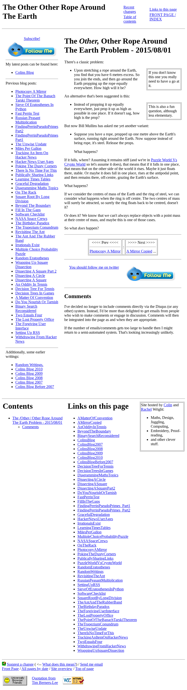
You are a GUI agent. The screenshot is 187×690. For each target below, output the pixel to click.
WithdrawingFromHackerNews (101, 646)
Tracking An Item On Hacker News (31, 155)
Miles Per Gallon (28, 148)
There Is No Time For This (36, 170)
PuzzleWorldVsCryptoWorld (99, 563)
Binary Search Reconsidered (26, 308)
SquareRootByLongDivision (99, 598)
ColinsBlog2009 (90, 453)
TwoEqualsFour (89, 642)
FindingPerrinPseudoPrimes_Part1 (103, 506)
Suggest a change (20, 664)
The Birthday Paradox (32, 223)
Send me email (91, 664)
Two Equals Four (28, 315)
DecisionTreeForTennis (95, 466)
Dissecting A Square (31, 280)
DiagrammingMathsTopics (97, 475)
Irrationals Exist (27, 245)
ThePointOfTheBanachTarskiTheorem (107, 620)
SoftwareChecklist (91, 593)
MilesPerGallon (89, 532)
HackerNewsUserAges (95, 519)
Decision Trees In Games (34, 293)
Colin (168, 405)
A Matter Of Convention (34, 297)
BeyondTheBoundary (94, 431)
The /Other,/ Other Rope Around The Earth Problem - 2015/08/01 (37, 420)
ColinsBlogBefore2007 (95, 462)
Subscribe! (32, 39)
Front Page (10, 669)
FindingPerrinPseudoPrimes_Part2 (103, 510)
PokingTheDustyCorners (96, 554)
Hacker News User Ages (34, 162)
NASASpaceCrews (92, 541)
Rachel (146, 409)
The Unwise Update (31, 144)
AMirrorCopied (89, 422)
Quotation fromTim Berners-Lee (45, 680)
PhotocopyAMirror (92, 550)
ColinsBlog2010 (90, 457)
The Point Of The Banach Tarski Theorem (35, 98)
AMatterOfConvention (94, 418)
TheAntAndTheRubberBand (99, 602)
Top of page (84, 669)
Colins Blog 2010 (29, 369)
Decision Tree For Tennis (34, 289)
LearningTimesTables (94, 528)
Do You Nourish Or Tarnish (36, 302)
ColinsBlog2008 (90, 449)
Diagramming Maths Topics (36, 188)
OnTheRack (86, 545)
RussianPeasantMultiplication (100, 580)
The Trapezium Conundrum (36, 227)
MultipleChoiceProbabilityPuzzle (102, 536)
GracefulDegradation (93, 514)
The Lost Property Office (34, 319)
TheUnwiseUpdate (92, 628)
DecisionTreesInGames (95, 471)
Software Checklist (30, 214)
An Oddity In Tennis (31, 284)
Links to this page (163, 9)
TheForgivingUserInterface (98, 611)
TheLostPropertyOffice (95, 615)
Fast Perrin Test (27, 113)
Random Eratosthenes (32, 258)
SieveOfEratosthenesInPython (100, 589)
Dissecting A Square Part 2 (35, 271)
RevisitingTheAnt (91, 576)
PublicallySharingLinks (95, 558)
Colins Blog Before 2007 (34, 387)
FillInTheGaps (88, 501)
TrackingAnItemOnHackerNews (102, 637)
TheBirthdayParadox (93, 607)
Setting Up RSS (27, 333)
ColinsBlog (86, 440)
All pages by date (34, 669)
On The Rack (25, 192)
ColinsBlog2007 (90, 444)
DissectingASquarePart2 (96, 488)
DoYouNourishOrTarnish (97, 493)
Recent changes (129, 9)
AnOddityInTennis (91, 427)
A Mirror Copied (139, 251)
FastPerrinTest (88, 497)
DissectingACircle (91, 479)
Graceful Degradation (32, 183)
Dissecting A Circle (30, 276)
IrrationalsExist (89, 523)
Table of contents (129, 19)
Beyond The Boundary (33, 205)
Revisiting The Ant (30, 232)
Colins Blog (24, 72)
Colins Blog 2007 (29, 382)
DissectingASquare (92, 484)
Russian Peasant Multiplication (27, 120)
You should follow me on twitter (94, 267)
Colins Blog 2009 (29, 373)
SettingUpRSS (88, 585)
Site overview (61, 669)
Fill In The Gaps (28, 210)
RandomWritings (90, 571)
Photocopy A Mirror (30, 91)
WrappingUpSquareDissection (100, 650)
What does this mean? (59, 664)
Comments (30, 427)
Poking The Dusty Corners (36, 166)
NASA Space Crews (31, 219)
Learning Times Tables (32, 179)
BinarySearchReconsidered (98, 436)
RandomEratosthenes (93, 567)
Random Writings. (29, 365)
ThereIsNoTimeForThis (95, 633)
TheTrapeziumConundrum (97, 624)
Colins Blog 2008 (29, 378)
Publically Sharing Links (34, 175)
